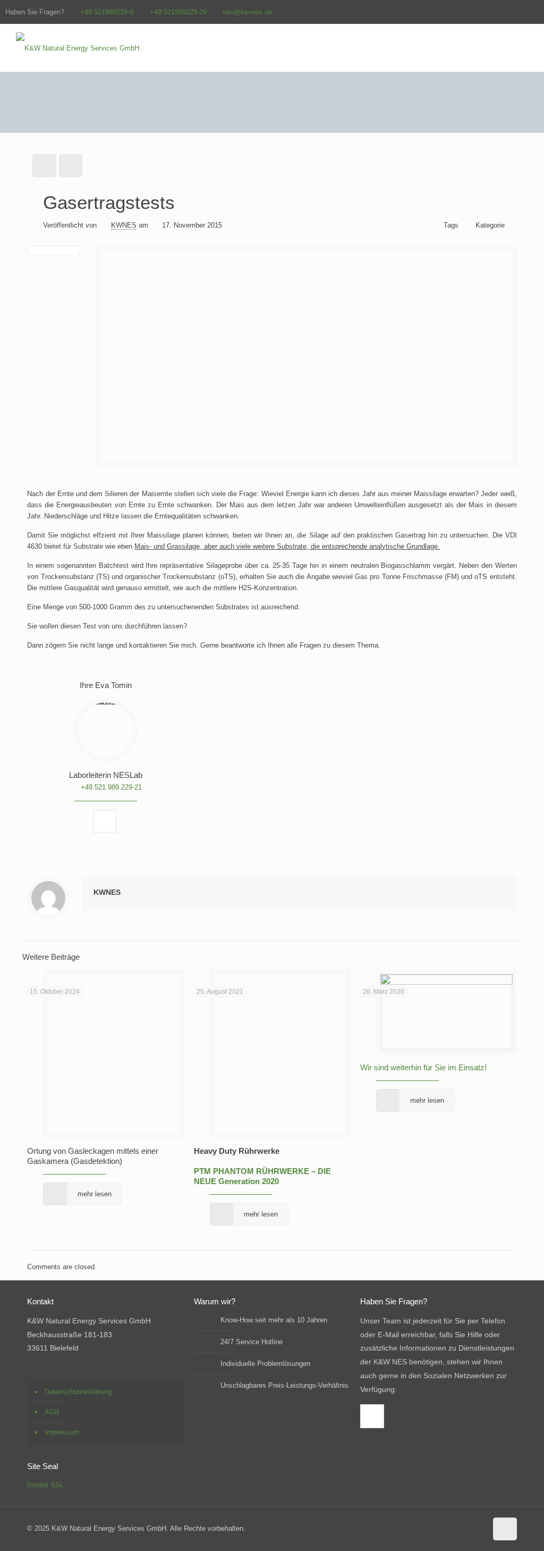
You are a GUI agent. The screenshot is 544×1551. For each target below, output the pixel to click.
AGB (52, 1412)
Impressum (62, 1432)
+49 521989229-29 (178, 12)
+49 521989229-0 (106, 12)
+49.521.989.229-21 (111, 787)
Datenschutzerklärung (78, 1392)
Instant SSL (45, 1485)
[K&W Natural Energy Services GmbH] (77, 48)
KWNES (124, 225)
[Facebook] (533, 11)
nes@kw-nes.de (247, 12)
